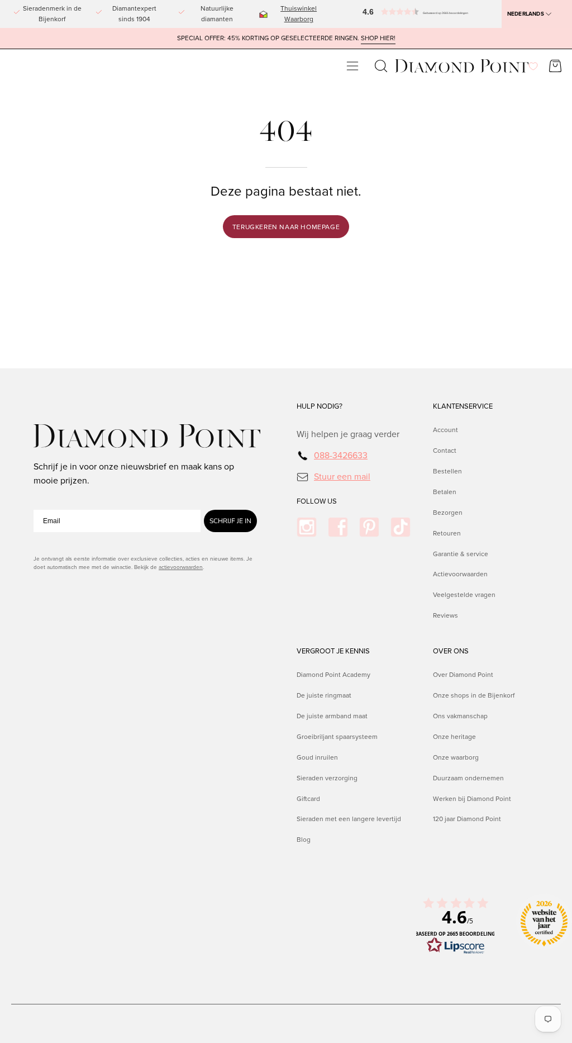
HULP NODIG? (319, 406)
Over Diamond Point (463, 675)
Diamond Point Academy (333, 675)
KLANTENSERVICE (463, 406)
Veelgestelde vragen (464, 595)
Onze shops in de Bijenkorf (473, 695)
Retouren (447, 533)
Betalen (444, 492)
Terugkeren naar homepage (286, 227)
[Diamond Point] (462, 66)
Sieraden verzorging (327, 777)
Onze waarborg (456, 757)
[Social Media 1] (307, 527)
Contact (444, 450)
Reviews (445, 616)
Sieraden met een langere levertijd (349, 819)
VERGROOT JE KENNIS (333, 651)
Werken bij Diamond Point (472, 798)
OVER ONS (451, 651)
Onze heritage (454, 737)
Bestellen (447, 471)
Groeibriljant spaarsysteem (337, 737)
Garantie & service (460, 554)
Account (445, 430)
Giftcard (308, 798)
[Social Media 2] (338, 527)
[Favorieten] (533, 66)
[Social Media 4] (400, 527)
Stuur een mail (342, 476)
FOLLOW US (317, 501)
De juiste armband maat (332, 716)
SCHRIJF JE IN (230, 520)
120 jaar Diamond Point (467, 819)
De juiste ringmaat (324, 695)
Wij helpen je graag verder (348, 434)
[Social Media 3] (369, 527)
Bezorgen (448, 513)
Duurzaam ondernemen (468, 777)
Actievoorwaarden (460, 575)
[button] (373, 14)
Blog (304, 840)
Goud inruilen (317, 757)
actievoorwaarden (181, 567)
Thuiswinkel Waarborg (298, 13)
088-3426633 (341, 455)
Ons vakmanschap (460, 716)
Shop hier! (378, 38)
